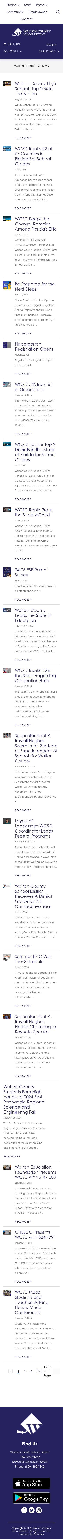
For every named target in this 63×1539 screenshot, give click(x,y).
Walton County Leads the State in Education (33, 615)
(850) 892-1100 (34, 1466)
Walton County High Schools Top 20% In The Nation (35, 88)
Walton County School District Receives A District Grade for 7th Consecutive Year (33, 896)
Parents (41, 5)
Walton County (24, 65)
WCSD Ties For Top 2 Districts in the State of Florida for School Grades (35, 452)
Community (15, 12)
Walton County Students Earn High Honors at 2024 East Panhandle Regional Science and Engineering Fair (24, 1099)
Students (13, 5)
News (45, 65)
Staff (27, 5)
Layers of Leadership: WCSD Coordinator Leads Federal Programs (34, 828)
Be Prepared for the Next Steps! (35, 286)
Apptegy (39, 1534)
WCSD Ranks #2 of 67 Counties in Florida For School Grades (33, 156)
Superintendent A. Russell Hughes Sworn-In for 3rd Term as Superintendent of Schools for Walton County (36, 748)
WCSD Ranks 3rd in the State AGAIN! (34, 512)
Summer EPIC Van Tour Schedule (33, 959)
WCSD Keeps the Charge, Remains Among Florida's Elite (36, 224)
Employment (38, 12)
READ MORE (23, 138)
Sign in (51, 44)
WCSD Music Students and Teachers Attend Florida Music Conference (31, 1302)
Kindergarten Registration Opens (34, 347)
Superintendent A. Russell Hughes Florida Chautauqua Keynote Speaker (35, 1024)
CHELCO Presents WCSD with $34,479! (35, 1235)
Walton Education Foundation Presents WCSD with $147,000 (35, 1172)
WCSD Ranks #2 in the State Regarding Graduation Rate (35, 675)
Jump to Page (47, 1371)
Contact (27, 19)
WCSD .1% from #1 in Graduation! (34, 387)
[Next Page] (39, 1371)
